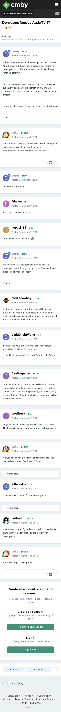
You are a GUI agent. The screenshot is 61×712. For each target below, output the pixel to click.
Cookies (7, 699)
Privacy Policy (43, 695)
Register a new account (31, 627)
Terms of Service (24, 699)
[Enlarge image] (32, 238)
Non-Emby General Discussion (38, 39)
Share (15, 669)
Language (13, 695)
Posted (24, 55)
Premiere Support (45, 699)
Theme (27, 695)
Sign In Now (30, 649)
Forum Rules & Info (31, 703)
